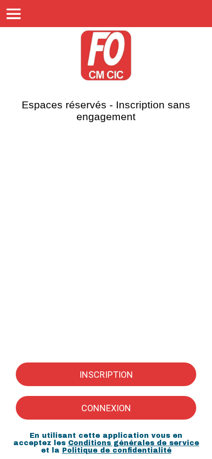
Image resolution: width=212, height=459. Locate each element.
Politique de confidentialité (117, 450)
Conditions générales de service (133, 443)
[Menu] (14, 14)
